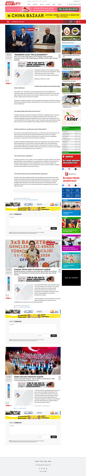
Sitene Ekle (45, 1)
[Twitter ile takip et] (42, 468)
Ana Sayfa (29, 1)
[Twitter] (9, 65)
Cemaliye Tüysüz (27, 307)
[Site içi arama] (79, 21)
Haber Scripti (42, 471)
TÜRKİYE (65, 218)
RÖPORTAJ (66, 253)
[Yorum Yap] (9, 75)
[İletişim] (77, 21)
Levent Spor (21, 307)
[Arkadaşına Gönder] (9, 70)
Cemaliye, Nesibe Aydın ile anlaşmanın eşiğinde (22, 21)
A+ (59, 54)
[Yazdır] (9, 72)
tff (24, 199)
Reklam (49, 461)
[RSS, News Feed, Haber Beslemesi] (44, 468)
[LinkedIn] (9, 68)
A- (59, 57)
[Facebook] (9, 63)
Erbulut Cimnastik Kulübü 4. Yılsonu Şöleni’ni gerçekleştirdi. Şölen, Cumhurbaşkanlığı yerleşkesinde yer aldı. (34, 379)
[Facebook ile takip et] (39, 468)
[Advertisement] (25, 451)
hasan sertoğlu (28, 199)
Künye (41, 461)
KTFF (22, 199)
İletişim (45, 461)
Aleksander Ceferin (34, 199)
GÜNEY (65, 235)
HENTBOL (65, 200)
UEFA (20, 199)
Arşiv (40, 1)
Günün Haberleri (35, 1)
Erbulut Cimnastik (22, 408)
